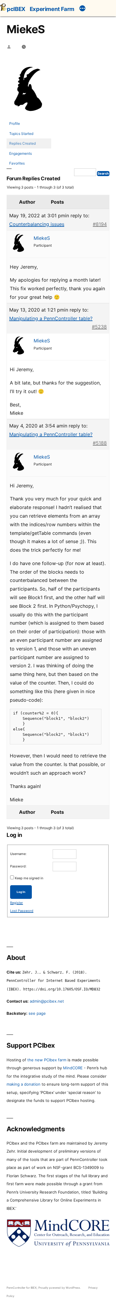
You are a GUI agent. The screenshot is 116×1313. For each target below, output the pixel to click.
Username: (18, 854)
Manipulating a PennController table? (51, 318)
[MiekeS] (29, 116)
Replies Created (22, 143)
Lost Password (21, 911)
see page (37, 1013)
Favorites (17, 163)
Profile (14, 123)
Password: (18, 866)
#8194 (100, 224)
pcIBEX (16, 9)
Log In (21, 892)
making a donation (23, 1084)
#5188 (100, 443)
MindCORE (73, 1067)
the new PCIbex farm (46, 1059)
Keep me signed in (29, 878)
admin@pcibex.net (47, 1001)
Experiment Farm (52, 9)
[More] (82, 9)
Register (16, 903)
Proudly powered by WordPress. (60, 1287)
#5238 (99, 327)
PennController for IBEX (22, 1287)
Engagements (20, 153)
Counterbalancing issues (36, 224)
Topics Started (21, 133)
